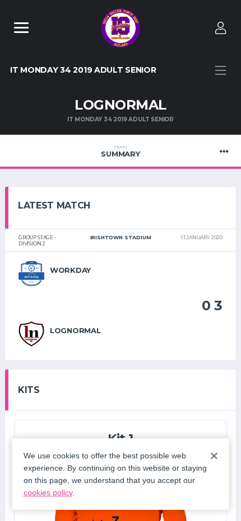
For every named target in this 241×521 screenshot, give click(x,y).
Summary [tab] (120, 151)
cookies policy (48, 492)
